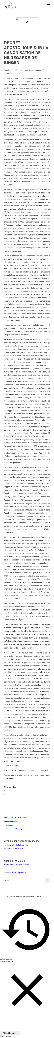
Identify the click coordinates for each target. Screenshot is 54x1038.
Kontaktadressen (11, 821)
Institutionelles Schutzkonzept (16, 845)
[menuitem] (48, 5)
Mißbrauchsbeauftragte (13, 848)
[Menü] (48, 5)
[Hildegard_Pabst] (27, 28)
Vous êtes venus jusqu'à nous (15, 872)
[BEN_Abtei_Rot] (22, 5)
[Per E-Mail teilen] (7, 794)
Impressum (8, 825)
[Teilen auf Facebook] (7, 790)
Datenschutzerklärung (13, 828)
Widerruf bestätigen (10, 1033)
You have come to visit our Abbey (16, 864)
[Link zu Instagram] (48, 899)
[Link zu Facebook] (44, 899)
